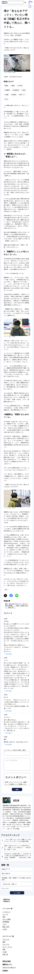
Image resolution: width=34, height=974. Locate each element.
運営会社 (31, 2)
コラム (5, 924)
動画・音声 (6, 927)
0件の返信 (8, 654)
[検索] (25, 2)
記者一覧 (5, 954)
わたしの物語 (7, 919)
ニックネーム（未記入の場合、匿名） (15, 750)
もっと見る (17, 893)
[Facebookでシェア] (11, 595)
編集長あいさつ (7, 964)
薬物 (4, 942)
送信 (17, 789)
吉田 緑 (16, 800)
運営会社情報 (7, 961)
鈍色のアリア (6, 869)
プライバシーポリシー (9, 967)
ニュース (5, 914)
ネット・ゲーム (7, 947)
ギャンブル (6, 944)
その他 (5, 929)
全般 (4, 949)
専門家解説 (6, 922)
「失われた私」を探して (9, 884)
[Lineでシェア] (16, 595)
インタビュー (7, 912)
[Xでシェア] (5, 595)
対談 (4, 917)
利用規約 (5, 970)
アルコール (6, 939)
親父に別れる (6, 873)
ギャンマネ (5, 888)
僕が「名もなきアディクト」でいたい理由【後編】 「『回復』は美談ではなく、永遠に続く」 (16, 605)
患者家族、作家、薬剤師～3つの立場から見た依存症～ (16, 879)
